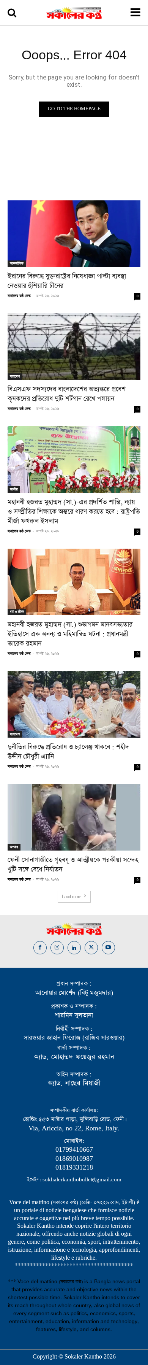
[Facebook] (40, 947)
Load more (71, 897)
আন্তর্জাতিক (17, 263)
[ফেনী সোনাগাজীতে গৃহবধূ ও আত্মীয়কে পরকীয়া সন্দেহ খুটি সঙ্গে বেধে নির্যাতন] (74, 817)
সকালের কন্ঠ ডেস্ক (19, 296)
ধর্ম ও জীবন (17, 611)
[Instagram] (57, 947)
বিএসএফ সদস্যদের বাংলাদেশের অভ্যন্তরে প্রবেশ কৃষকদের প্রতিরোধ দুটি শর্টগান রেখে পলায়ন (67, 394)
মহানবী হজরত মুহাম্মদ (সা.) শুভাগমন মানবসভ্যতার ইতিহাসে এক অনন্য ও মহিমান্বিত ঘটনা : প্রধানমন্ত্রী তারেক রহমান (70, 634)
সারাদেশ (15, 376)
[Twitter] (91, 947)
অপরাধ (14, 847)
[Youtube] (108, 947)
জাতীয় (14, 489)
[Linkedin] (74, 947)
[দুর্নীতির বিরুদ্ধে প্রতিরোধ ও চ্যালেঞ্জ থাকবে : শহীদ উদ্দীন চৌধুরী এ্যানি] (74, 704)
